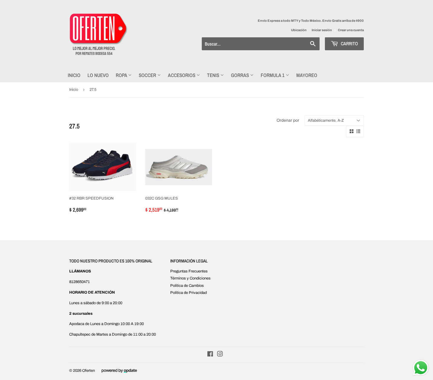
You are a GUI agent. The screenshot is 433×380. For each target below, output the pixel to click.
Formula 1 (273, 75)
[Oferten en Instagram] (220, 355)
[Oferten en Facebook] (210, 355)
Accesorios (182, 75)
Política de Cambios (187, 286)
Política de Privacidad (188, 293)
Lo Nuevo (98, 75)
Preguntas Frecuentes (189, 271)
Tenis (213, 75)
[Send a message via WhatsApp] (420, 368)
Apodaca (76, 324)
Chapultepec (79, 334)
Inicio (74, 75)
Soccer (148, 75)
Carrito (349, 43)
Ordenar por (288, 120)
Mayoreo (306, 75)
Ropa (122, 75)
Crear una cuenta (351, 30)
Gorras (240, 75)
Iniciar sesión (322, 30)
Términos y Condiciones (190, 278)
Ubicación (299, 30)
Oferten (88, 371)
